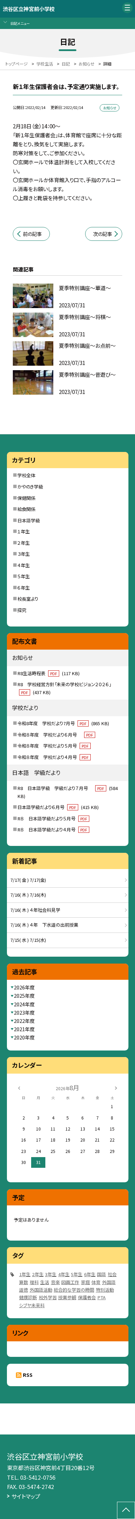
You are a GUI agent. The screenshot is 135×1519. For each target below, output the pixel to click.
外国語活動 (41, 1289)
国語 (101, 1274)
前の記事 (32, 233)
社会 (112, 1274)
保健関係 (26, 498)
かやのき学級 (30, 486)
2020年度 (24, 1037)
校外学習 (48, 1297)
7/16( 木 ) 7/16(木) (28, 894)
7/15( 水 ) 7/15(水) (28, 940)
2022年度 (24, 1020)
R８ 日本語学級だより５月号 (52, 818)
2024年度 (24, 1004)
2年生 (38, 1274)
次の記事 (102, 233)
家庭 (85, 1282)
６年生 (23, 587)
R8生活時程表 (48, 673)
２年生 (23, 543)
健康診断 (28, 1297)
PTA (101, 1297)
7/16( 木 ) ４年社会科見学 (35, 910)
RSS (28, 1374)
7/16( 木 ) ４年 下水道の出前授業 (44, 924)
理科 (34, 1282)
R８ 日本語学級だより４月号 (52, 829)
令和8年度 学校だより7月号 (63, 723)
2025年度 (24, 995)
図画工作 (70, 1282)
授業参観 (67, 1297)
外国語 (109, 1282)
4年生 (64, 1274)
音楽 (55, 1282)
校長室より (27, 598)
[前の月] (19, 1087)
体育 (95, 1282)
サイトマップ (25, 1496)
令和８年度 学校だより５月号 (53, 745)
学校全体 (26, 475)
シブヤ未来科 (32, 1305)
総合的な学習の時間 (74, 1289)
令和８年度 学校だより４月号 (53, 757)
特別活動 (105, 1289)
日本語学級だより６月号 (58, 807)
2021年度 (24, 1029)
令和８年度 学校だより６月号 (55, 734)
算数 (23, 1282)
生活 (44, 1282)
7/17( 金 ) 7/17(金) (28, 880)
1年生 (24, 1274)
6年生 (90, 1274)
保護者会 (87, 1297)
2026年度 (24, 987)
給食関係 (26, 509)
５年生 (23, 576)
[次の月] (116, 1087)
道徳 (23, 1289)
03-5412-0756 (37, 1477)
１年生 (23, 531)
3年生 (50, 1274)
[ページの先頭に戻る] (126, 1510)
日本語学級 (28, 520)
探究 (21, 610)
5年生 (76, 1274)
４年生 (23, 565)
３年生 (23, 554)
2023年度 (24, 1012)
